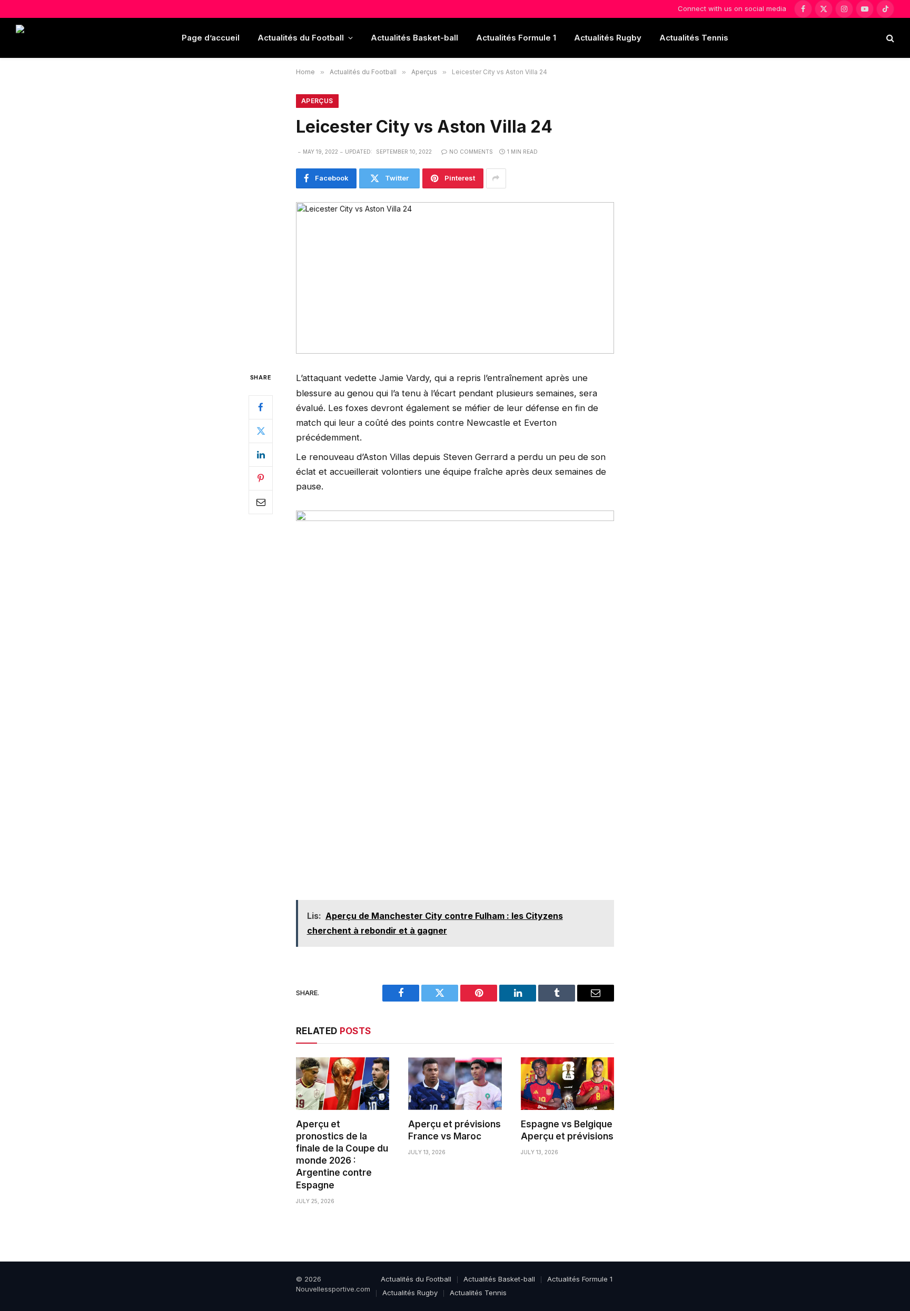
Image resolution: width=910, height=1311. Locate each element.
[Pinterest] (261, 478)
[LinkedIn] (261, 455)
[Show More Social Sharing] (496, 178)
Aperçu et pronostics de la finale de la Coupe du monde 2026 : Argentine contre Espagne (342, 1154)
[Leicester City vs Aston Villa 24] (455, 278)
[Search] (889, 38)
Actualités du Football (301, 38)
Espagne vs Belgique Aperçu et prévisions (567, 1130)
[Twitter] (261, 431)
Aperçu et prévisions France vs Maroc (454, 1130)
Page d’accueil (211, 38)
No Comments (471, 151)
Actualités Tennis (693, 38)
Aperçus (317, 101)
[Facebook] (261, 407)
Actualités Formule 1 (516, 38)
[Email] (261, 502)
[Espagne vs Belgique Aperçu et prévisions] (567, 1083)
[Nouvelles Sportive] (58, 37)
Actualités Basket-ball (414, 38)
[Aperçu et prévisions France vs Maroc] (454, 1083)
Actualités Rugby (607, 38)
